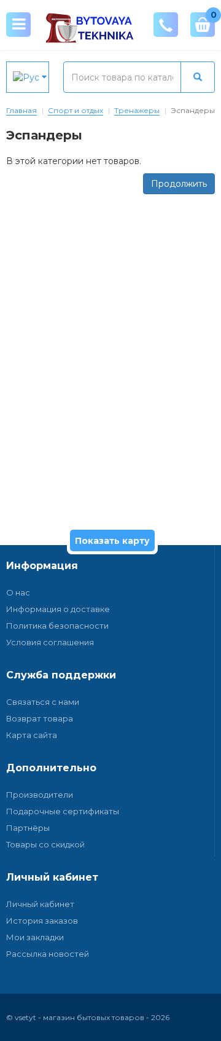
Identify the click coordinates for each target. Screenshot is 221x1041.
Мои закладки (35, 937)
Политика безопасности (57, 625)
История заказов (42, 920)
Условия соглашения (50, 642)
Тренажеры (137, 110)
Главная (21, 110)
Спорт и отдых (75, 110)
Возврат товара (39, 718)
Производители (39, 794)
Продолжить (179, 183)
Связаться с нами (42, 702)
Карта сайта (31, 735)
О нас (18, 592)
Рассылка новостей (47, 954)
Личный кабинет (40, 904)
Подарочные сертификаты (62, 811)
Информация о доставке (58, 609)
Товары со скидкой (45, 844)
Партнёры (28, 828)
